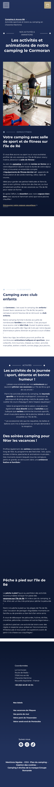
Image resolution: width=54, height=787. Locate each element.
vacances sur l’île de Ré (13, 598)
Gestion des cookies (26, 765)
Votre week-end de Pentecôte (27, 721)
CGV (26, 762)
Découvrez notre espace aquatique (19, 205)
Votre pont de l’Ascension (25, 718)
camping (17, 164)
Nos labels (17, 703)
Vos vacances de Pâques (24, 710)
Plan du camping (38, 762)
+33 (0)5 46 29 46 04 (24, 685)
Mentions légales (14, 762)
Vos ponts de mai (21, 714)
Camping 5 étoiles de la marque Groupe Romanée (27, 769)
